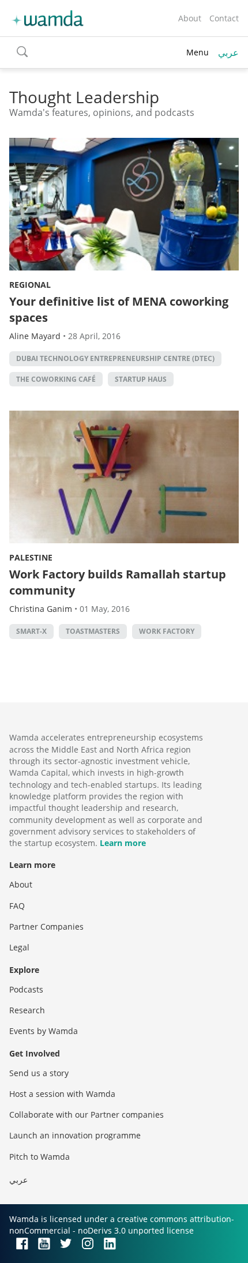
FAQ (17, 905)
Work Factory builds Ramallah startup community (117, 582)
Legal (19, 947)
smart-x (31, 631)
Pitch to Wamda (39, 1156)
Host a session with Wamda (62, 1093)
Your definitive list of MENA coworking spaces (118, 309)
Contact (224, 18)
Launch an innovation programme (75, 1135)
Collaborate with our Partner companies (86, 1114)
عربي (228, 52)
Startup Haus (141, 379)
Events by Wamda (43, 1030)
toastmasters (93, 631)
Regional (30, 284)
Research (27, 1010)
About (189, 18)
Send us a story (39, 1072)
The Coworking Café (56, 379)
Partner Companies (46, 926)
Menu (197, 52)
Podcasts (26, 989)
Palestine (30, 557)
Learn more (123, 842)
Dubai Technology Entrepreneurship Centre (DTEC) (115, 358)
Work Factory (166, 631)
